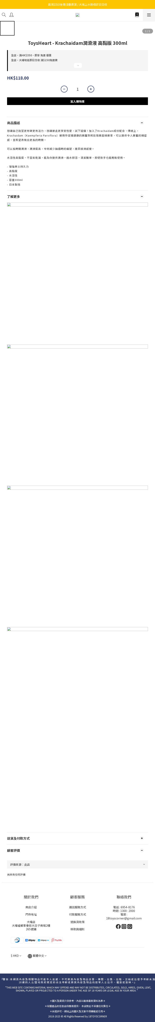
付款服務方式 (77, 914)
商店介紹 (31, 907)
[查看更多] (77, 67)
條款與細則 (77, 929)
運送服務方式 (77, 907)
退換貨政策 (77, 922)
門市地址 (31, 914)
